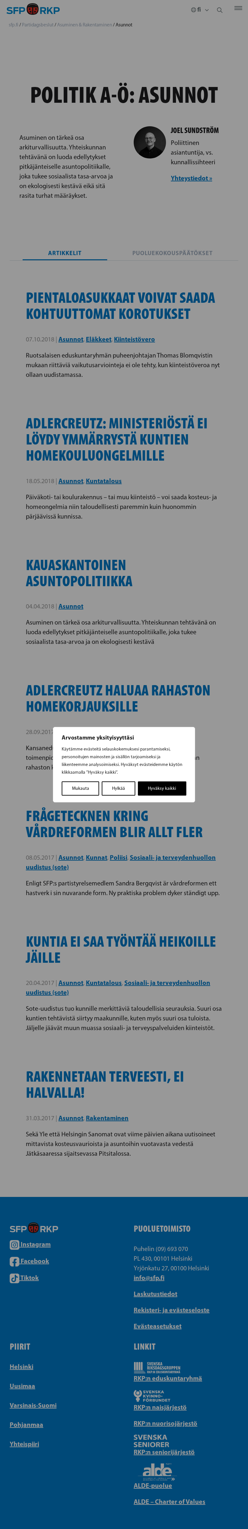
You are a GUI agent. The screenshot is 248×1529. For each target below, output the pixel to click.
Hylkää (118, 788)
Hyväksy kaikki (162, 788)
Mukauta (80, 788)
